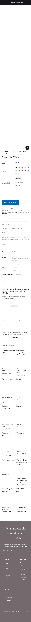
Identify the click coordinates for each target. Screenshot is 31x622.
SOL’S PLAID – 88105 (8, 472)
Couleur (4, 171)
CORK (18, 397)
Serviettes (10, 212)
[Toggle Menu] (2, 2)
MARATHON (20, 451)
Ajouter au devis (10, 202)
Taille (3, 163)
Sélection (4, 212)
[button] (19, 163)
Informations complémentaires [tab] (12, 228)
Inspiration (8, 603)
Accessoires (20, 210)
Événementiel (9, 597)
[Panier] (25, 2)
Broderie (23, 574)
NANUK (19, 424)
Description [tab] (5, 224)
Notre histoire (7, 564)
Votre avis (4, 311)
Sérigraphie (23, 566)
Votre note (5, 305)
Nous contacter (8, 581)
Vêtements (20, 212)
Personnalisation (6, 183)
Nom (3, 321)
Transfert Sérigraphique (24, 570)
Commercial (8, 600)
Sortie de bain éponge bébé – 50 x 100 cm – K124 (22, 371)
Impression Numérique (23, 578)
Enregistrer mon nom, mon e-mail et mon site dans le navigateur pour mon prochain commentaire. (14, 333)
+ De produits (13, 210)
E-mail (19, 321)
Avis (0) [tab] (4, 232)
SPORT (14, 212)
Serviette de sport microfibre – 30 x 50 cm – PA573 (22, 480)
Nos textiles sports (7, 570)
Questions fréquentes (8, 576)
